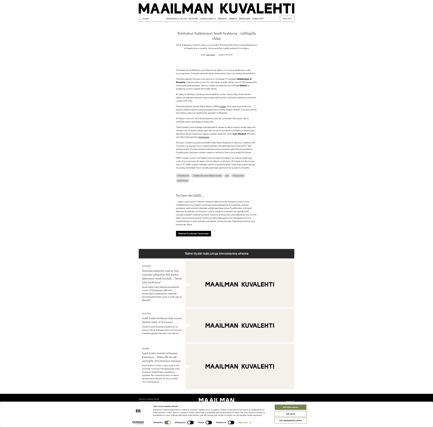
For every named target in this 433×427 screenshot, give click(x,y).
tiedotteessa (203, 137)
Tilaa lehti (287, 19)
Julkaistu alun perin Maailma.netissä (207, 175)
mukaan (222, 106)
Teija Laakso (210, 55)
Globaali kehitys (208, 18)
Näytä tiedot (243, 423)
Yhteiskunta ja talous (176, 18)
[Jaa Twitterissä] (205, 64)
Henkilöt (233, 18)
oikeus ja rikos (238, 175)
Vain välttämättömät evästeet (290, 420)
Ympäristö (222, 18)
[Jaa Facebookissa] (220, 64)
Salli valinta (290, 414)
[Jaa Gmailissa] (213, 64)
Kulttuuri (193, 18)
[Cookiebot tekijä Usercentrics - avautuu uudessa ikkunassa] (138, 422)
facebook (290, 401)
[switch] (190, 422)
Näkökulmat (245, 18)
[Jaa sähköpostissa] (227, 64)
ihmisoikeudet (183, 175)
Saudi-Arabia (183, 180)
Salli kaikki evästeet (290, 407)
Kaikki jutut (258, 18)
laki (227, 175)
